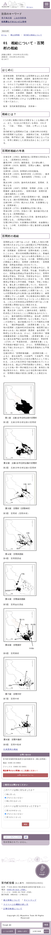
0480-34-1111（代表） (17, 890)
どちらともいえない (15, 797)
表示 (47, 931)
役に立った (11, 794)
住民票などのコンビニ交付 (13, 22)
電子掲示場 (6, 18)
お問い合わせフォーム (25, 775)
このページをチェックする (12, 837)
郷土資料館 (15, 35)
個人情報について (11, 900)
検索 (46, 925)
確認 (25, 824)
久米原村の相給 (10, 749)
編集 (26, 837)
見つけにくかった (14, 817)
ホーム (4, 35)
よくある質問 (8, 931)
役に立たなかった (14, 801)
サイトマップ (30, 900)
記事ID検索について (12, 909)
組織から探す (23, 931)
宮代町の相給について (33, 35)
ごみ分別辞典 (20, 18)
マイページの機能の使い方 (15, 904)
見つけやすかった (14, 810)
